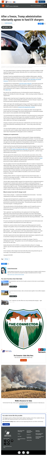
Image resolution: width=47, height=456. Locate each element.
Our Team (19, 436)
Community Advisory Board (21, 439)
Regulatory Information (38, 431)
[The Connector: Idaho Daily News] (23, 331)
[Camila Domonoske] (3, 270)
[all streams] (45, 5)
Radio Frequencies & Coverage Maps (39, 434)
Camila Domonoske (8, 23)
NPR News (6, 259)
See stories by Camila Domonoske (15, 274)
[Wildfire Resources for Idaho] (23, 381)
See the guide (23, 406)
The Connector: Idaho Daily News (23, 355)
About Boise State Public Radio (21, 431)
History (19, 433)
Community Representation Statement (29, 431)
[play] (3, 5)
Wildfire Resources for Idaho (23, 401)
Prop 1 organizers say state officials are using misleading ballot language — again (25, 300)
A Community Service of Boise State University (40, 437)
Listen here (23, 360)
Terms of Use (29, 440)
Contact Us (29, 434)
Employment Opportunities (29, 437)
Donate (42, 1)
